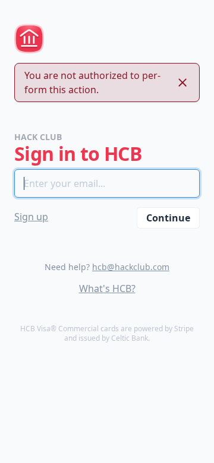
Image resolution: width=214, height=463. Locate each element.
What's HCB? (107, 288)
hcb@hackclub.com (130, 266)
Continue (168, 217)
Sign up (31, 216)
